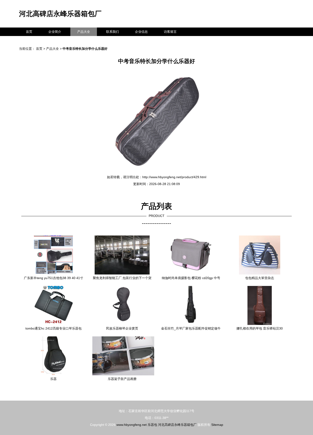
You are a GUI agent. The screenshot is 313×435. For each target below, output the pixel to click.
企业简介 (54, 31)
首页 (29, 31)
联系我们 (112, 31)
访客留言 (170, 31)
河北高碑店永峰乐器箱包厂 (60, 13)
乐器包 (152, 425)
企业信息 (141, 31)
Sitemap (217, 425)
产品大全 (83, 31)
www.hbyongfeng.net (131, 425)
